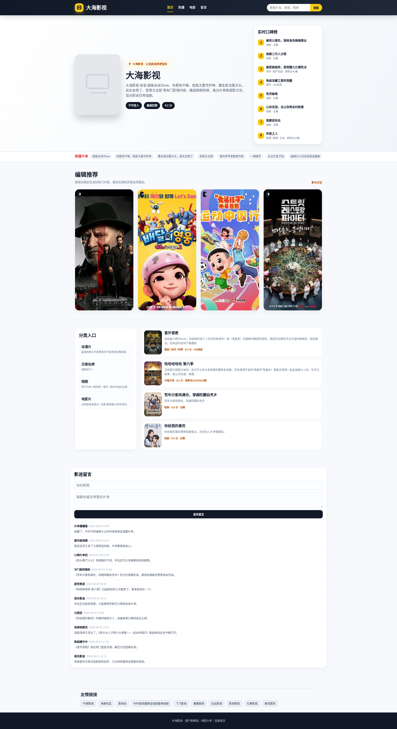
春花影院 (270, 703)
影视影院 (234, 703)
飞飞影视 (181, 703)
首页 (170, 7)
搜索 (316, 7)
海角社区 (106, 703)
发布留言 (198, 514)
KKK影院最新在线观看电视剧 (151, 703)
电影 (192, 7)
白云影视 (216, 703)
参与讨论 (316, 182)
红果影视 (252, 703)
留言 (204, 7)
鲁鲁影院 (199, 703)
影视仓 (122, 703)
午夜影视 (88, 703)
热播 (181, 7)
